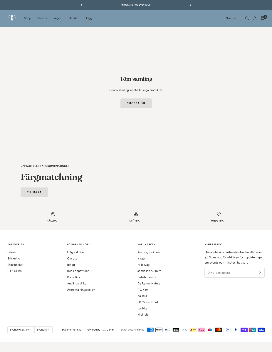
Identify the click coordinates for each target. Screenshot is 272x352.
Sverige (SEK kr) (19, 329)
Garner (11, 252)
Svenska (231, 18)
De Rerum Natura (148, 283)
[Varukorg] (263, 18)
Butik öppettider (78, 271)
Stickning (13, 258)
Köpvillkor (73, 277)
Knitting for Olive (148, 252)
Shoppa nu (136, 103)
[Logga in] (254, 18)
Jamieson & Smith (149, 271)
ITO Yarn (143, 289)
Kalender (72, 18)
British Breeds (146, 277)
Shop (27, 18)
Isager (141, 258)
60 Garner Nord (147, 302)
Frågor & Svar (76, 252)
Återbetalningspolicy (81, 289)
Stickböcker (15, 264)
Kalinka (142, 296)
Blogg (88, 18)
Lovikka (142, 308)
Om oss (42, 18)
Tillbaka (34, 192)
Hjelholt (142, 314)
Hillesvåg (143, 264)
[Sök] (247, 18)
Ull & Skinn (14, 271)
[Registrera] (259, 272)
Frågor (57, 18)
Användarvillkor (77, 283)
